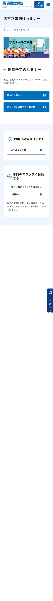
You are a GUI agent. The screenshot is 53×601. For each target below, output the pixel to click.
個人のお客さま (14, 95)
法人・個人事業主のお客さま (21, 107)
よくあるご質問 (18, 149)
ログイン (39, 6)
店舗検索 (15, 194)
